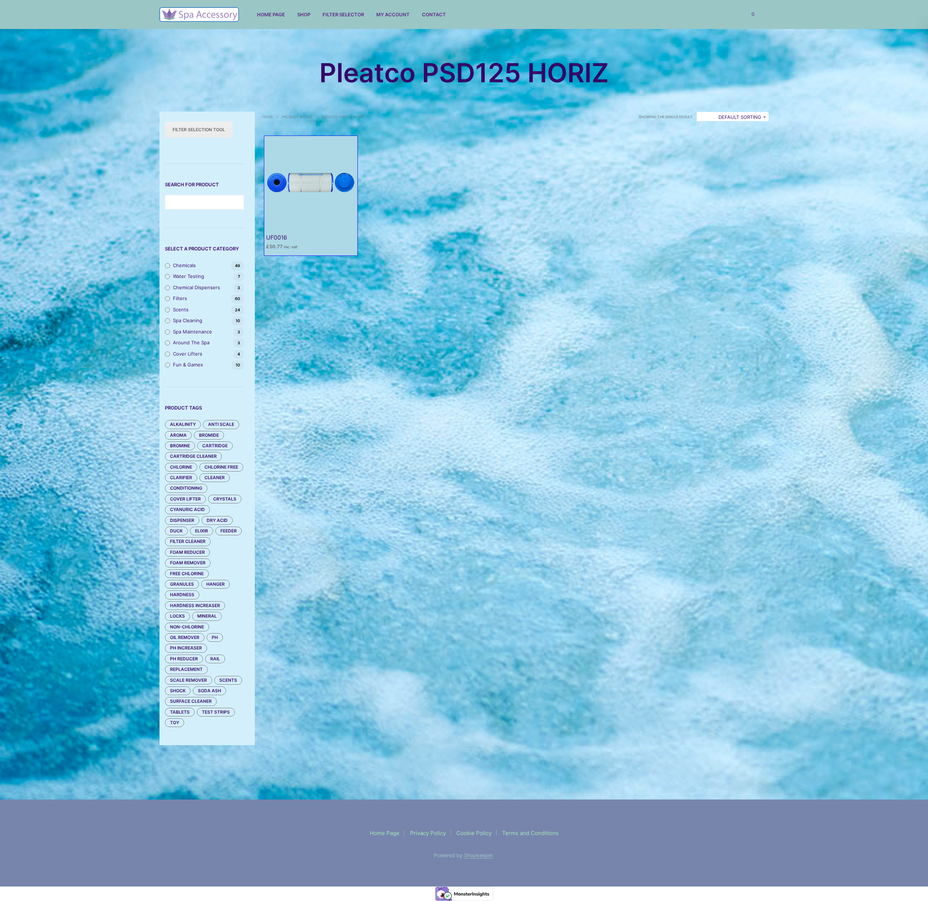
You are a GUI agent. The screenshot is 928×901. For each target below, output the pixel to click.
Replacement (186, 669)
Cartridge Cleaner (193, 456)
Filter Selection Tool (199, 129)
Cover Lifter (185, 499)
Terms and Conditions (530, 833)
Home (267, 117)
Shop (303, 14)
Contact (434, 14)
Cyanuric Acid (187, 509)
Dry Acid (217, 520)
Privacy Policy (428, 833)
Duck (176, 530)
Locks (177, 616)
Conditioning (186, 488)
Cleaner (214, 477)
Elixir (201, 530)
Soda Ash (209, 690)
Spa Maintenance (192, 332)
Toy (174, 722)
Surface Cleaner (191, 701)
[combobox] (732, 117)
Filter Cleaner (188, 541)
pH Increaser (186, 648)
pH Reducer (184, 658)
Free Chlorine (187, 573)
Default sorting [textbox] (739, 117)
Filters (180, 298)
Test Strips (216, 712)
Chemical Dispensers (196, 287)
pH (215, 637)
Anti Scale (221, 424)
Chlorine (181, 467)
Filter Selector (343, 14)
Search (236, 202)
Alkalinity (183, 424)
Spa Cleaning (187, 320)
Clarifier (181, 477)
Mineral (207, 616)
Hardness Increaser (195, 605)
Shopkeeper (478, 855)
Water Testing (188, 276)
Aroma (178, 435)
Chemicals (184, 265)
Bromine (180, 445)
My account (393, 14)
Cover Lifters (187, 354)
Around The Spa (191, 342)
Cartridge (215, 445)
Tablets (180, 712)
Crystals (224, 499)
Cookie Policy (474, 833)
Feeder (228, 530)
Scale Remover (188, 680)
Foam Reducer (187, 552)
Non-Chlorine (187, 627)
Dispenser (182, 520)
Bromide (209, 435)
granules (182, 584)
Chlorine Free (221, 467)
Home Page (271, 14)
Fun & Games (188, 365)
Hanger (215, 584)
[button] (748, 14)
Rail (215, 658)
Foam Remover (188, 562)
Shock (178, 690)
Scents (180, 309)
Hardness (182, 594)
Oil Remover (184, 637)
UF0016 (276, 237)
